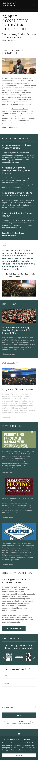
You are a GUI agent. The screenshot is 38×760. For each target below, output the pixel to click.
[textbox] (19, 676)
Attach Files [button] (8, 707)
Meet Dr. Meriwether (10, 127)
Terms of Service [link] (22, 723)
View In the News (8, 354)
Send (19, 715)
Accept (19, 755)
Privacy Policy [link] (11, 723)
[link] (14, 6)
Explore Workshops (13, 628)
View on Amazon (8, 472)
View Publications (9, 417)
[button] (34, 5)
